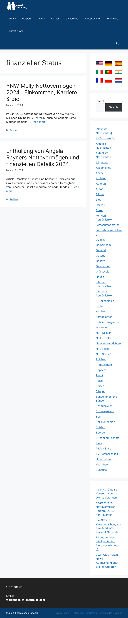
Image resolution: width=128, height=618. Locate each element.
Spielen (100, 427)
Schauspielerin (105, 411)
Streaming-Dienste (107, 437)
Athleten (101, 178)
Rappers (26, 18)
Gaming (101, 239)
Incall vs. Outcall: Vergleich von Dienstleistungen (106, 493)
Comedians (72, 18)
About (118, 612)
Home (12, 18)
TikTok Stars (103, 448)
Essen (99, 210)
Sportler (101, 432)
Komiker (101, 311)
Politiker (14, 199)
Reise (99, 380)
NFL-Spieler (103, 354)
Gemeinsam (103, 245)
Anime (100, 173)
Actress (55, 18)
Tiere (99, 443)
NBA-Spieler (103, 338)
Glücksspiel (103, 271)
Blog (98, 199)
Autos (99, 189)
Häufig (100, 276)
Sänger (100, 391)
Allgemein (102, 162)
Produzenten (104, 364)
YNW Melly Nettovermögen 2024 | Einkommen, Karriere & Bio (41, 92)
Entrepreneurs (92, 18)
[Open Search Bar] (117, 43)
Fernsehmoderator (107, 224)
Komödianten (104, 316)
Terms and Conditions (84, 612)
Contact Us (106, 612)
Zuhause (101, 469)
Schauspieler (104, 406)
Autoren (101, 183)
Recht (99, 375)
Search (100, 101)
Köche (99, 306)
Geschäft (101, 255)
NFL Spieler (103, 348)
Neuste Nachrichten (108, 343)
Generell (101, 250)
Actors (41, 18)
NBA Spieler (103, 332)
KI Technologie (105, 300)
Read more (39, 121)
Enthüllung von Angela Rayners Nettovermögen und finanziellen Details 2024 (42, 157)
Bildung (100, 194)
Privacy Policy (61, 612)
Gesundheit (103, 266)
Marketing (102, 327)
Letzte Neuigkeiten (108, 322)
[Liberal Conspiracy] (17, 6)
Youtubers (112, 18)
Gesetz (100, 260)
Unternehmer (104, 459)
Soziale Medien (105, 421)
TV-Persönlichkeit (107, 453)
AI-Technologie (105, 138)
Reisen (100, 386)
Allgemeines (103, 167)
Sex (98, 416)
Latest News (16, 30)
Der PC (100, 205)
